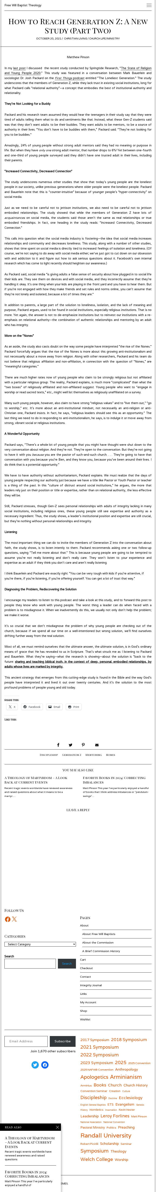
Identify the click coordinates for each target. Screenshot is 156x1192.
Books (100, 1085)
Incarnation (111, 1109)
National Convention (114, 1122)
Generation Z (71, 754)
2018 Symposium (129, 1039)
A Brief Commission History (101, 951)
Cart (83, 959)
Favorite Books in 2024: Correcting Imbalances (114, 779)
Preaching (126, 1127)
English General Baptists (93, 1104)
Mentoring (94, 754)
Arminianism (126, 1076)
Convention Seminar (93, 1091)
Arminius (86, 1085)
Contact (85, 976)
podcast (78, 78)
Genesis (140, 1104)
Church (115, 1084)
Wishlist (85, 1019)
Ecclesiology (130, 1097)
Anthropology (126, 1069)
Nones (110, 754)
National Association (91, 1122)
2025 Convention (139, 1063)
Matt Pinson (139, 1116)
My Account (88, 1002)
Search (67, 963)
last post (19, 68)
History (84, 1109)
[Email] (96, 745)
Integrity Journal (91, 985)
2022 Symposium (99, 1055)
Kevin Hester (127, 1109)
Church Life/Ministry (104, 38)
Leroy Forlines (115, 1116)
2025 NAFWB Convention (96, 1069)
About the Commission (98, 942)
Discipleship (49, 754)
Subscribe (63, 1041)
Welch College (96, 1159)
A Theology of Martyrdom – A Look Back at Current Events (35, 779)
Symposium (94, 1150)
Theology (118, 1151)
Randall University (105, 1135)
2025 (120, 1062)
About (84, 925)
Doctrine (112, 1098)
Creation (114, 1091)
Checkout (86, 968)
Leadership (89, 1116)
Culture (126, 1091)
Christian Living (75, 38)
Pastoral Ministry (92, 1127)
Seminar (126, 1144)
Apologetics (94, 1077)
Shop (83, 1011)
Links (83, 994)
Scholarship (109, 1143)
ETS (110, 1104)
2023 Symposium (96, 1062)
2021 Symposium (99, 1047)
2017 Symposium (94, 1039)
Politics (111, 1127)
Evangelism (124, 1104)
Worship (121, 1159)
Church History (136, 1085)
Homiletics (96, 1109)
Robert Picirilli (89, 1144)
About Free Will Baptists (98, 934)
